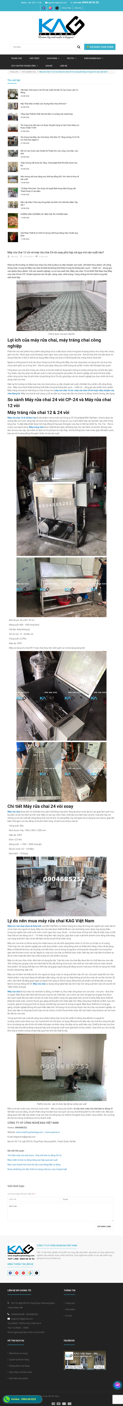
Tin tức (70, 58)
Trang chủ (16, 58)
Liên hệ (63, 65)
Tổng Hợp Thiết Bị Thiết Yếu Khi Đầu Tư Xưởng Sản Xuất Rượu (47, 114)
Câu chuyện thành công (23, 65)
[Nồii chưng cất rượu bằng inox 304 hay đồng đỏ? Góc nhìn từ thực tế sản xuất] (13, 179)
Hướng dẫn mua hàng (19, 1366)
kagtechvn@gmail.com (57, 3)
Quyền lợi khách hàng (18, 1359)
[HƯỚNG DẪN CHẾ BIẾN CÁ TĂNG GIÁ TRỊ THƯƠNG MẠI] (13, 221)
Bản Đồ (49, 65)
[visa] (61, 1403)
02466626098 (17, 1314)
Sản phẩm (69, 1309)
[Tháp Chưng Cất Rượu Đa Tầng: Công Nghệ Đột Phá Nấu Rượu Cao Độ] (13, 167)
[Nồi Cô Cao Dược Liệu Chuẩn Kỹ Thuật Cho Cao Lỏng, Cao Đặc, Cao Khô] (13, 153)
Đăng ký (78, 8)
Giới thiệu (34, 58)
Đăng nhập (66, 8)
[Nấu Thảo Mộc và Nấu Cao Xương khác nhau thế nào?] (13, 106)
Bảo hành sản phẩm (18, 1378)
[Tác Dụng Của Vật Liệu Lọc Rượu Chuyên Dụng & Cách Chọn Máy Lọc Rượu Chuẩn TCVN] (13, 128)
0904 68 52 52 (90, 2)
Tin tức (68, 1315)
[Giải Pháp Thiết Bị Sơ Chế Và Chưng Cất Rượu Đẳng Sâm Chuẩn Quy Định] (13, 237)
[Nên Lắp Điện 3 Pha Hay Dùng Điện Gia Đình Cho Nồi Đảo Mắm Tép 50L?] (13, 204)
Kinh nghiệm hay (92, 58)
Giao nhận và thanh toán (20, 1372)
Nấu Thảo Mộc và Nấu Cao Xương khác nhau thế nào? (44, 104)
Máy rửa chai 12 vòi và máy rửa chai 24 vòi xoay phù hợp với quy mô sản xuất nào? (56, 252)
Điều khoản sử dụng (18, 1353)
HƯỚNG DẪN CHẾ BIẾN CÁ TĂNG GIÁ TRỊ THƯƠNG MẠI (44, 214)
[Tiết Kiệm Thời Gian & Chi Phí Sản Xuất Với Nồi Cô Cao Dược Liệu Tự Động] (13, 94)
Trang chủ (69, 1303)
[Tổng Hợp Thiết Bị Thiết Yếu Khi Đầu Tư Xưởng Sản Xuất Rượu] (13, 117)
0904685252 (32, 1314)
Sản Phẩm (52, 58)
